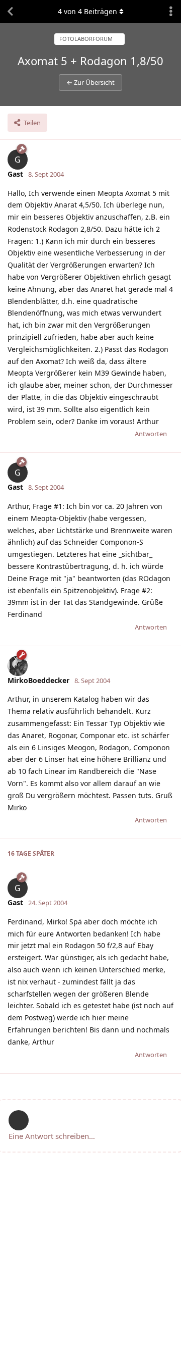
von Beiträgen (87, 11)
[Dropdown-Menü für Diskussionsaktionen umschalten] (171, 11)
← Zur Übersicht (90, 82)
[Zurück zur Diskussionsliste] (10, 11)
